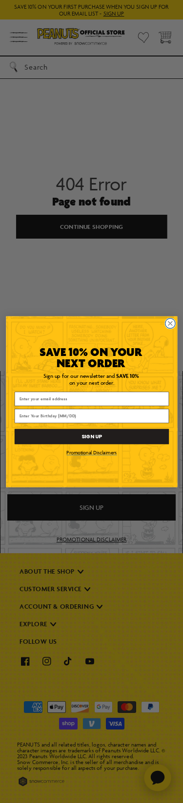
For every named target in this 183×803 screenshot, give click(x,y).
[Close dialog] (170, 323)
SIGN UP (91, 436)
